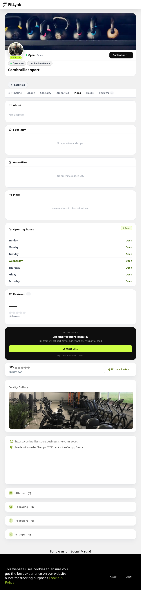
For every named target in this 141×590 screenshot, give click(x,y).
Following (21, 506)
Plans (77, 93)
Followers (21, 520)
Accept (113, 576)
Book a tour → (121, 55)
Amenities (63, 93)
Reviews (106, 93)
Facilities (19, 85)
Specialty (45, 93)
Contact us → (70, 348)
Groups (20, 534)
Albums (20, 493)
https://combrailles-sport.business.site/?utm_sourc (46, 441)
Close (128, 576)
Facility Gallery (18, 386)
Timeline (16, 93)
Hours (89, 93)
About (31, 93)
